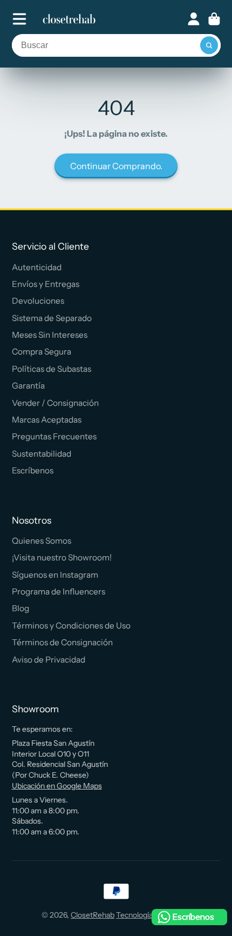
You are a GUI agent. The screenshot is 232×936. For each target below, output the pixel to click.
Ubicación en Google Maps (57, 786)
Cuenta (193, 18)
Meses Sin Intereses (49, 335)
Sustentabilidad (41, 454)
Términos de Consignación (62, 642)
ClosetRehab (92, 915)
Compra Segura (41, 351)
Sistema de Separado (52, 318)
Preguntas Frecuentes (54, 436)
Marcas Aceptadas (46, 419)
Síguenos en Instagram (55, 575)
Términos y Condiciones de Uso (71, 625)
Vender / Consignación (55, 403)
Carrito (214, 18)
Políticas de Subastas (51, 369)
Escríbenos (32, 470)
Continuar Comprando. (116, 166)
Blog (20, 608)
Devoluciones (38, 301)
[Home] (69, 19)
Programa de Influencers (58, 591)
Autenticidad (37, 267)
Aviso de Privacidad (48, 659)
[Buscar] (209, 45)
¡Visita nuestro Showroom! (62, 557)
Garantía (28, 385)
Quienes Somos (41, 541)
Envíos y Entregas (45, 284)
